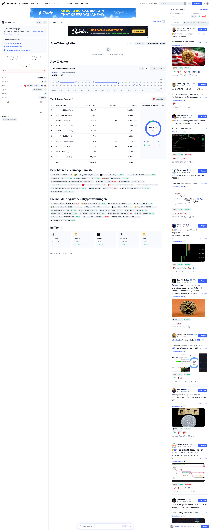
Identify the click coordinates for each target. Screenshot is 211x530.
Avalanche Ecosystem (9, 119)
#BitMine (175, 340)
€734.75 (146, 207)
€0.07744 (89, 210)
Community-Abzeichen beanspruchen (18, 50)
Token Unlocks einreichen (14, 46)
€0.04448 (120, 203)
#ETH (174, 348)
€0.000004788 (66, 217)
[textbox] (188, 526)
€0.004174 (96, 217)
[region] (80, 3)
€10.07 (111, 210)
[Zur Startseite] (11, 3)
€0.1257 (121, 213)
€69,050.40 (94, 203)
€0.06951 (64, 220)
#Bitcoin (175, 175)
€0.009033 (67, 207)
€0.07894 (94, 213)
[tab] (131, 43)
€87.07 (122, 207)
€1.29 (144, 203)
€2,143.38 (97, 207)
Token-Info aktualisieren (13, 43)
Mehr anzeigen (203, 9)
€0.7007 (145, 213)
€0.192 (137, 210)
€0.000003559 (65, 213)
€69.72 (64, 210)
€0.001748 (66, 203)
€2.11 (126, 217)
